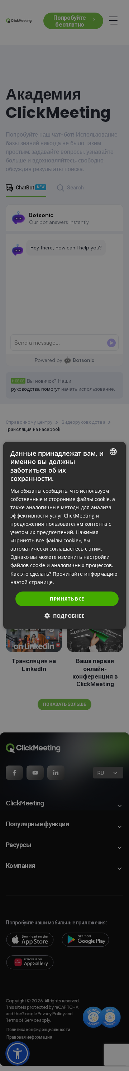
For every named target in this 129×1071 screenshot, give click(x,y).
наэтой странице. (32, 581)
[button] (64, 616)
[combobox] (113, 451)
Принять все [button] (67, 599)
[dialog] (64, 535)
